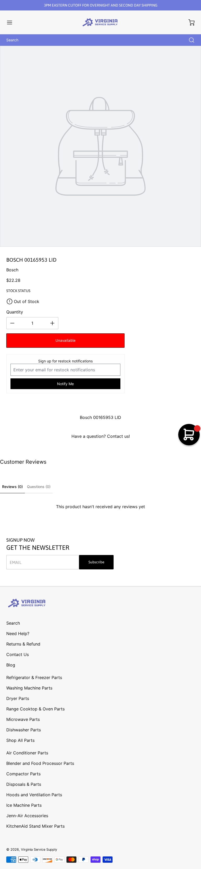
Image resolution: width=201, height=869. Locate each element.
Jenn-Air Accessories (27, 815)
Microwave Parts (23, 719)
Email (15, 562)
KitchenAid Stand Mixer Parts (35, 826)
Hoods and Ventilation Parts (34, 794)
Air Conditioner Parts (27, 752)
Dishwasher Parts (23, 729)
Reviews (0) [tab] (12, 486)
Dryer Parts (17, 698)
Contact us (118, 436)
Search (13, 623)
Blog (10, 665)
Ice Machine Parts (24, 805)
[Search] (189, 40)
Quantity (14, 312)
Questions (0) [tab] (39, 486)
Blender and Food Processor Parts (40, 763)
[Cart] (189, 22)
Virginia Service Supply (39, 849)
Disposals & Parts (23, 784)
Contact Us (17, 654)
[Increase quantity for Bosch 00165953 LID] (52, 323)
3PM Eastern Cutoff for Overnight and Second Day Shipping (100, 5)
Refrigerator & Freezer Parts (34, 677)
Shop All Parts (20, 740)
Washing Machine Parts (29, 688)
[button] (12, 22)
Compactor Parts (23, 773)
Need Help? (17, 633)
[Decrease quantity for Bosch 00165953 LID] (12, 323)
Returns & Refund (23, 644)
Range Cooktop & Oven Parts (35, 708)
